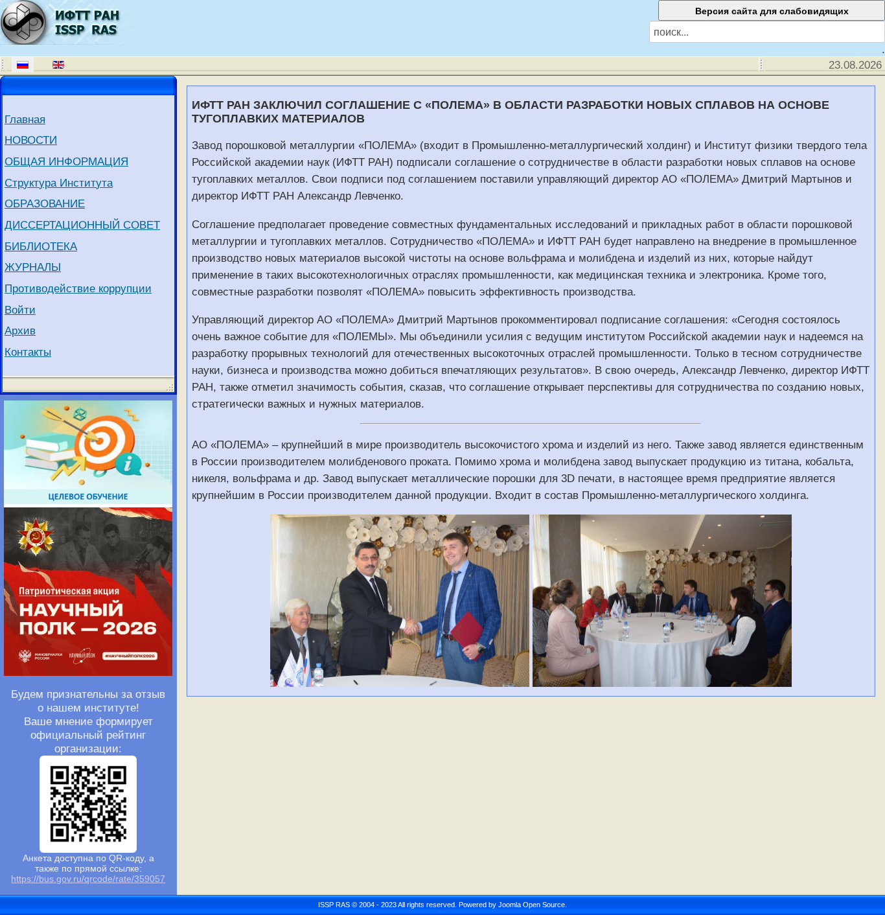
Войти (20, 309)
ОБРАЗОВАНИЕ (45, 203)
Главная (25, 119)
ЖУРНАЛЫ (33, 267)
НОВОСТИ (31, 139)
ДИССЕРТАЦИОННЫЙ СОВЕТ (82, 224)
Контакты (28, 351)
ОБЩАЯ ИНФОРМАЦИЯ (66, 161)
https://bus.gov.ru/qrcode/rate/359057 (88, 879)
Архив (20, 330)
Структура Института (59, 182)
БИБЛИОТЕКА (41, 246)
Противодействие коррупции (78, 288)
